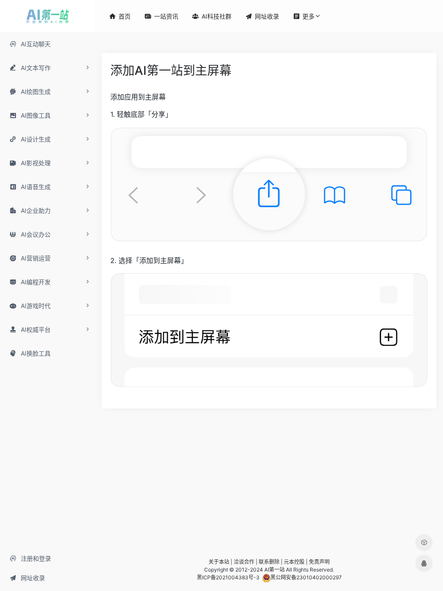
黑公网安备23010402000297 (306, 577)
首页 (120, 16)
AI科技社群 (211, 16)
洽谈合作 (244, 562)
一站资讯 (161, 16)
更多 (304, 16)
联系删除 (269, 562)
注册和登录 (30, 558)
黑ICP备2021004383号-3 (228, 577)
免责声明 (319, 562)
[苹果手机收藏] (424, 542)
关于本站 (219, 562)
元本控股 (294, 562)
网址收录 (27, 577)
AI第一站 (274, 569)
